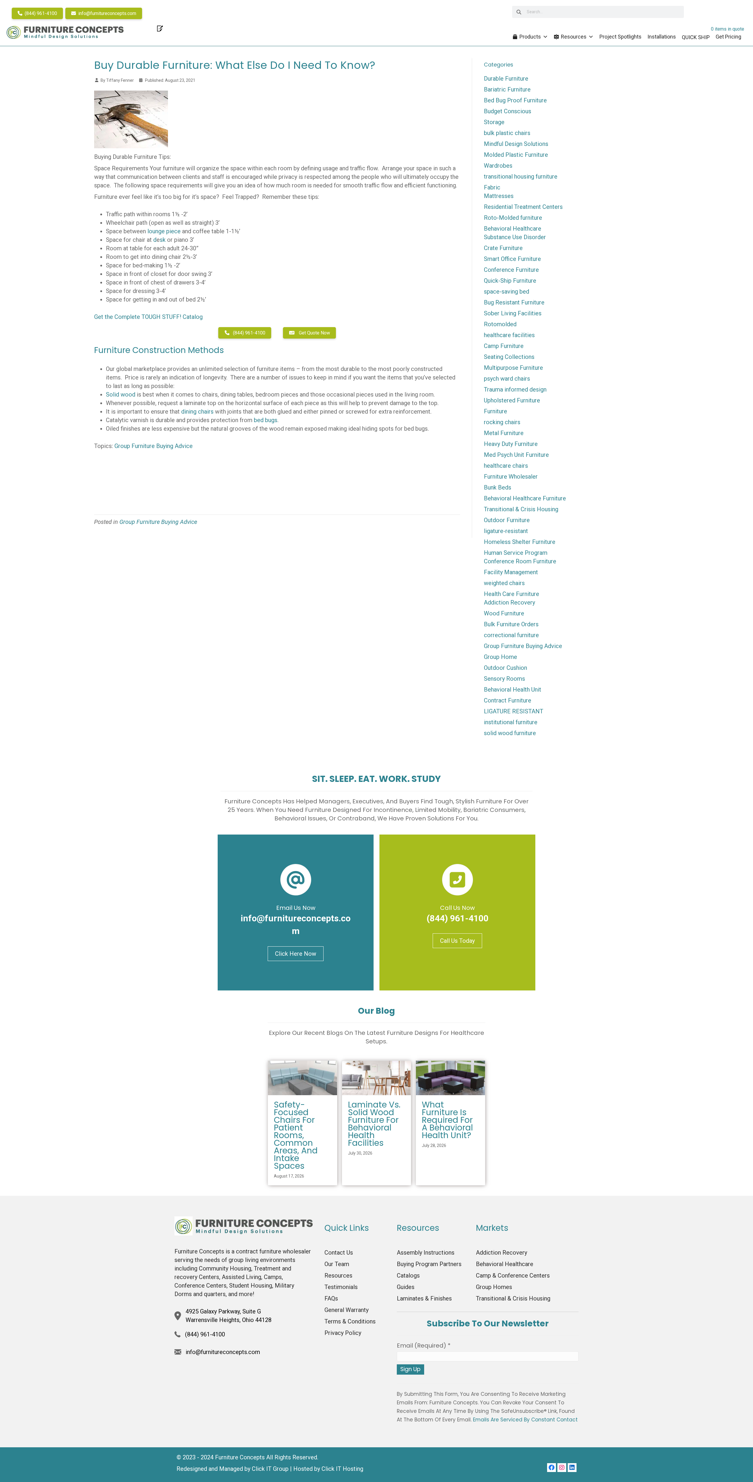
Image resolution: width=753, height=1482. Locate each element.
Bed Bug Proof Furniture (515, 100)
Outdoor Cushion (505, 667)
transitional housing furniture (520, 176)
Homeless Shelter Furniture (519, 541)
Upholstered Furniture (512, 400)
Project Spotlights (620, 37)
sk (163, 239)
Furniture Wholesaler (511, 476)
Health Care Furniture (511, 593)
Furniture (495, 411)
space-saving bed (506, 291)
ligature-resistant (506, 530)
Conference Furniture (511, 269)
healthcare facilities (509, 335)
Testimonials (341, 1286)
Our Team (336, 1264)
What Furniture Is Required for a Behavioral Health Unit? (447, 1120)
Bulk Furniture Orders (511, 624)
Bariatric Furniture (507, 89)
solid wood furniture (510, 733)
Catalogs (408, 1275)
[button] (551, 1467)
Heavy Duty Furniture (511, 443)
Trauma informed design (515, 389)
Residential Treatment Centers (523, 206)
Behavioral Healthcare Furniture (525, 498)
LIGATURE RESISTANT (513, 711)
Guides (405, 1286)
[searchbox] (598, 12)
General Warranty (346, 1309)
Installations (661, 37)
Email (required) (424, 1345)
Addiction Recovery (509, 602)
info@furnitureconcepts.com (106, 13)
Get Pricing (728, 37)
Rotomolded (500, 324)
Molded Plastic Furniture (516, 154)
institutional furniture (510, 722)
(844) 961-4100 (40, 13)
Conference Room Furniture (520, 561)
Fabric (492, 187)
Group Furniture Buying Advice (153, 445)
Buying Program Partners (429, 1264)
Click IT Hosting (342, 1468)
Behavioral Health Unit (512, 689)
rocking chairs (502, 422)
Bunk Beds (497, 487)
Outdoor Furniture (507, 520)
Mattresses (499, 195)
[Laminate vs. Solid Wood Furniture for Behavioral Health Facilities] (376, 1077)
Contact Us (338, 1252)
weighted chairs (504, 583)
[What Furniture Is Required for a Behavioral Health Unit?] (450, 1077)
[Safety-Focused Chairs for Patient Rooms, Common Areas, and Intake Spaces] (302, 1077)
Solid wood (120, 394)
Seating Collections (509, 356)
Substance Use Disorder (515, 237)
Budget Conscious (507, 111)
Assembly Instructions (425, 1252)
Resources (574, 37)
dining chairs (197, 411)
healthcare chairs (506, 465)
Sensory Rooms (504, 678)
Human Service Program (515, 552)
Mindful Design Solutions (516, 143)
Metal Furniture (504, 433)
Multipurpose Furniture (513, 367)
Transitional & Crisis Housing (521, 509)
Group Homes (494, 1286)
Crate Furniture (503, 248)
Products (530, 37)
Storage (494, 122)
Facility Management (511, 572)
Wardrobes (498, 165)
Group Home (500, 656)
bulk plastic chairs (507, 132)
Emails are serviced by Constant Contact (525, 1419)
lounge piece (164, 231)
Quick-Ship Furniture (510, 280)
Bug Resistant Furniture (514, 302)
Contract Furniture (507, 700)
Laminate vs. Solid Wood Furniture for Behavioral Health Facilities (374, 1124)
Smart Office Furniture (512, 258)
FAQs (331, 1298)
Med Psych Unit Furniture (516, 454)
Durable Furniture (506, 78)
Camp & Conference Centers (513, 1275)
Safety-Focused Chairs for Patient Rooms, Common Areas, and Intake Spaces (296, 1135)
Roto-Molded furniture (513, 217)
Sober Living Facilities (513, 313)
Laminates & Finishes (424, 1298)
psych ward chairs (507, 378)
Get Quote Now (314, 333)
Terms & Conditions (350, 1321)
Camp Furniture (504, 345)
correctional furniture (511, 635)
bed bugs (265, 420)
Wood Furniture (504, 613)
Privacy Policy (342, 1332)
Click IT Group (270, 1468)
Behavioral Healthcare (512, 228)
